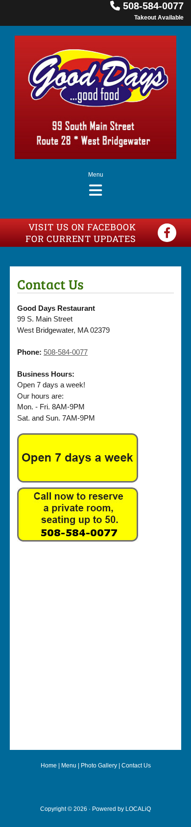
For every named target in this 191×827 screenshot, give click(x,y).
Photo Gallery (99, 765)
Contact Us (136, 765)
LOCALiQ (138, 809)
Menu (68, 765)
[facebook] (167, 232)
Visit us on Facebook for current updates (80, 232)
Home (49, 765)
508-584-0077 (153, 5)
